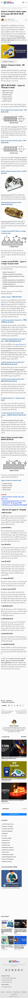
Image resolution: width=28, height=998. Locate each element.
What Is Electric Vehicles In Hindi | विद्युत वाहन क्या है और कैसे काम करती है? (13, 779)
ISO (3, 304)
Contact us (8, 992)
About (2, 992)
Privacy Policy (16, 992)
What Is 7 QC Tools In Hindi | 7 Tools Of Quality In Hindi (7, 947)
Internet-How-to (6, 840)
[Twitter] (12, 705)
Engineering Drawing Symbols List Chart (14, 501)
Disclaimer (24, 992)
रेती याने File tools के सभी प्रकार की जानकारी (14, 505)
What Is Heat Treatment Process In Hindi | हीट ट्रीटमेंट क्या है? (12, 801)
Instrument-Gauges (6, 838)
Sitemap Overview (7, 987)
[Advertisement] (12, 901)
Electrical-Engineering (7, 831)
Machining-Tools (6, 842)
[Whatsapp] (14, 705)
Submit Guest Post (7, 980)
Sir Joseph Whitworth (19, 344)
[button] (26, 2)
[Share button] (23, 705)
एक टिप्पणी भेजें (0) (14, 814)
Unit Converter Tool (7, 982)
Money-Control (5, 852)
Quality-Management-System (9, 856)
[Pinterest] (17, 705)
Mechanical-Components (11, 7)
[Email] (20, 705)
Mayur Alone (13, 726)
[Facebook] (9, 705)
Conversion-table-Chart (7, 828)
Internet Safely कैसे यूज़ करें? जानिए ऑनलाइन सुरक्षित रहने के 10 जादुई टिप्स (7, 931)
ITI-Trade (4, 835)
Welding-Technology (7, 861)
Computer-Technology (7, 826)
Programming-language (7, 854)
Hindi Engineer (15, 996)
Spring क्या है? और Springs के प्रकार (12, 503)
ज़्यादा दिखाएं (23, 736)
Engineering (9, 700)
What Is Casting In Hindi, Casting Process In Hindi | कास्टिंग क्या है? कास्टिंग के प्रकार (13, 758)
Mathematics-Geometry (7, 847)
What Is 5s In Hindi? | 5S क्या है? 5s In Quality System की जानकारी (20, 947)
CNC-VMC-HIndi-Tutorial (8, 824)
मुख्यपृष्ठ (3, 7)
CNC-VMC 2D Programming (9, 978)
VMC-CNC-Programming (7, 859)
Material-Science (6, 845)
